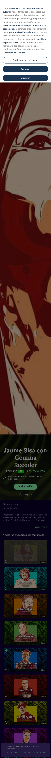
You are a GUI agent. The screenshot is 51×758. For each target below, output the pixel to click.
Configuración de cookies (25, 60)
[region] (25, 41)
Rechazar (25, 69)
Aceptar (25, 78)
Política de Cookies (15, 52)
